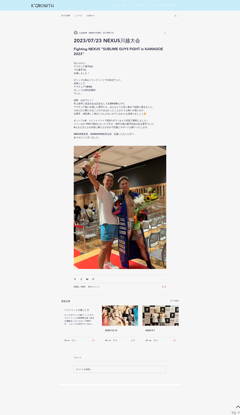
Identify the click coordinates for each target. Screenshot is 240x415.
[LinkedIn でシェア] (87, 279)
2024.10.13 (111, 330)
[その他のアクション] (164, 32)
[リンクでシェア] (93, 279)
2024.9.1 (150, 330)
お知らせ (90, 15)
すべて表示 (174, 301)
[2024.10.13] (120, 315)
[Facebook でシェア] (75, 279)
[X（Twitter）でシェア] (81, 279)
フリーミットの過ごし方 (76, 309)
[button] (175, 16)
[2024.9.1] (160, 315)
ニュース (78, 15)
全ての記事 (65, 15)
